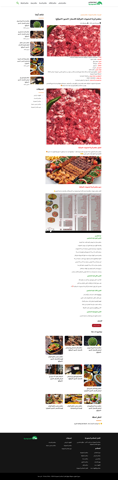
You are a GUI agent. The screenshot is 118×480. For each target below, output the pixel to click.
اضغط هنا (77, 80)
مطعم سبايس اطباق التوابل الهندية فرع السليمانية (74, 407)
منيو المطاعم (97, 453)
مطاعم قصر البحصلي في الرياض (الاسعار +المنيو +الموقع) (74, 349)
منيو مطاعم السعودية (36, 107)
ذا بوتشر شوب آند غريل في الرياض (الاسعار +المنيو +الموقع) (56, 378)
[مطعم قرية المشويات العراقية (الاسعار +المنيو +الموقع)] (73, 40)
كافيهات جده (97, 465)
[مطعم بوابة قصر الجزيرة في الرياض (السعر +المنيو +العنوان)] (37, 66)
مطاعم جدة (85, 459)
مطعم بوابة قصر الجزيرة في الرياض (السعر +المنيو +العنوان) (92, 389)
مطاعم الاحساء (37, 98)
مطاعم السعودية (37, 101)
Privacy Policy (46, 476)
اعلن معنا (40, 476)
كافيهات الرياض (37, 95)
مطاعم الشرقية (25, 3)
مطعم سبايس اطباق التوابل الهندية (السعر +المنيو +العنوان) (54, 407)
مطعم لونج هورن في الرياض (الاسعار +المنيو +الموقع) (74, 377)
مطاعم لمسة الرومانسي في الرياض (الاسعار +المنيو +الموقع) (94, 350)
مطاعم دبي (97, 459)
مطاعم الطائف (52, 3)
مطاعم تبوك (33, 3)
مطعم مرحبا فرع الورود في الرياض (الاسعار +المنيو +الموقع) (94, 408)
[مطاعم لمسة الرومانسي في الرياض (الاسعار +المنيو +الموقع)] (37, 24)
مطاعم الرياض (62, 3)
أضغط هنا (82, 76)
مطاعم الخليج (85, 462)
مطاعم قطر (85, 465)
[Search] (17, 3)
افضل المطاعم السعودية (82, 468)
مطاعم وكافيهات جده (95, 468)
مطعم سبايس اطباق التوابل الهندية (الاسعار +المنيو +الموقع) (55, 359)
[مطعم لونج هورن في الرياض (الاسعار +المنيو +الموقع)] (37, 80)
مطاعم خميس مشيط (36, 104)
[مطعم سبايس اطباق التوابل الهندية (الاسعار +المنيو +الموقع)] (37, 49)
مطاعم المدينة (43, 3)
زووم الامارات (97, 462)
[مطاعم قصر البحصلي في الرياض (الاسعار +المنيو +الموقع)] (37, 34)
